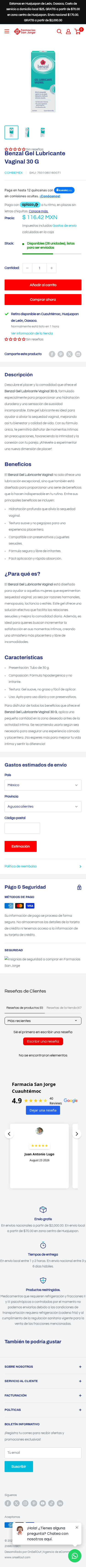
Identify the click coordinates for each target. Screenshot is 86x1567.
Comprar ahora (43, 299)
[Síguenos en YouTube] (42, 1503)
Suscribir (18, 1466)
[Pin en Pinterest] (61, 354)
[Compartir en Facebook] (52, 354)
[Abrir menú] (7, 31)
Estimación (20, 846)
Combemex (14, 172)
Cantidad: (12, 268)
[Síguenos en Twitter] (16, 1503)
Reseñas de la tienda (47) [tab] (64, 1007)
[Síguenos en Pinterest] (34, 1503)
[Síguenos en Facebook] (8, 1503)
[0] (77, 31)
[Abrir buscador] (59, 31)
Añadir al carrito (43, 285)
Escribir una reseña (43, 1041)
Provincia (11, 796)
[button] (15, 339)
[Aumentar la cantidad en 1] (51, 268)
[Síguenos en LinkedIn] (60, 1503)
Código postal (15, 818)
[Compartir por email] (78, 354)
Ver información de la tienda (32, 333)
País (8, 775)
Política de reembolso (21, 866)
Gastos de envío (64, 225)
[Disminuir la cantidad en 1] (27, 268)
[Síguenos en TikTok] (51, 1503)
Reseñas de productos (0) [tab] (24, 1007)
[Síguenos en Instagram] (25, 1503)
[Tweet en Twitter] (69, 354)
